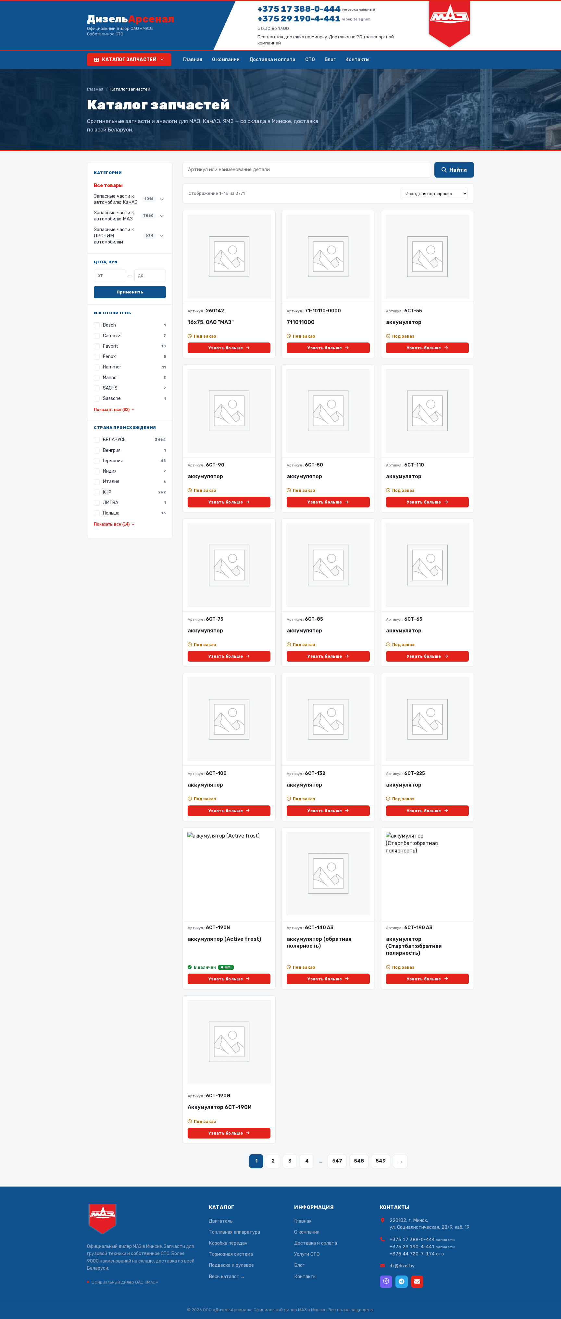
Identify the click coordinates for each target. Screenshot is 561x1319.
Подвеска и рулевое (231, 1265)
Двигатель (221, 1221)
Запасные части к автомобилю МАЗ (124, 216)
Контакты (357, 59)
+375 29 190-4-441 (313, 18)
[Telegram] (401, 1281)
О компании (226, 59)
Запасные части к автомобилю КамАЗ (124, 199)
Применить (130, 291)
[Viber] (386, 1281)
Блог (330, 59)
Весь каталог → (227, 1276)
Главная (192, 59)
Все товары (108, 185)
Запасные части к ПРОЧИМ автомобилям (124, 236)
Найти (458, 170)
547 (337, 1161)
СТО (310, 59)
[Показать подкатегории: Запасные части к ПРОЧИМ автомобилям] (161, 235)
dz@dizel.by (402, 1266)
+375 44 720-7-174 (412, 1254)
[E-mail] (417, 1281)
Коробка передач (228, 1243)
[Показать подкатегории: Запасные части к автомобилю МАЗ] (161, 216)
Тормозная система (231, 1254)
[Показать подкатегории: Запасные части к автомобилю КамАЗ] (161, 199)
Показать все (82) (112, 409)
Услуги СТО (307, 1254)
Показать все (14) (112, 524)
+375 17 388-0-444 (316, 9)
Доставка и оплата (272, 59)
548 (359, 1161)
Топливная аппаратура (234, 1232)
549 (381, 1161)
